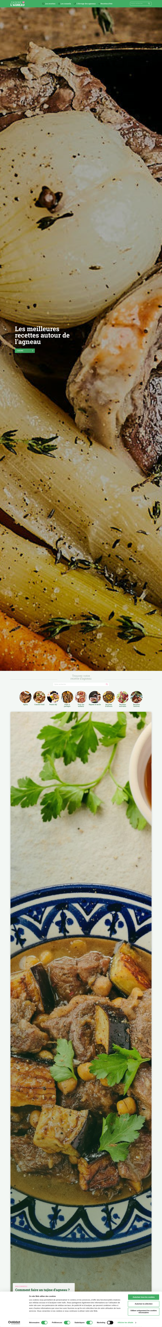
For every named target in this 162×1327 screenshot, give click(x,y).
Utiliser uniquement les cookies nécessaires (143, 1311)
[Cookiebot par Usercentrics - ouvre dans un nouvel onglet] (14, 1322)
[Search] (149, 3)
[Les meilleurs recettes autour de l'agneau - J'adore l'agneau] (17, 3)
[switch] (67, 1322)
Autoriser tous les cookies (144, 1297)
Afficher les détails (125, 1322)
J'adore (20, 351)
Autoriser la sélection (144, 1304)
